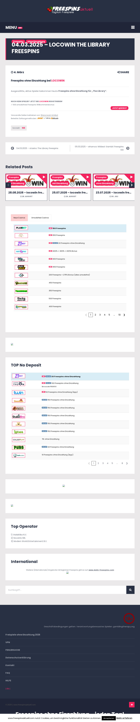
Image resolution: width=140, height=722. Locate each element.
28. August (27, 196)
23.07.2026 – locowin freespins (117, 192)
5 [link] (109, 314)
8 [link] (122, 463)
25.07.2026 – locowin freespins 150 (76, 192)
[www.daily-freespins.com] (70, 573)
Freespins (14, 177)
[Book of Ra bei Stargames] (25, 505)
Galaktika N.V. (20, 534)
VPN (7, 642)
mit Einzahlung (16, 183)
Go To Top (132, 704)
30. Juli (114, 196)
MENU (11, 27)
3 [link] (100, 314)
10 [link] (120, 314)
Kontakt (9, 665)
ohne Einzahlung (104, 183)
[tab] (19, 217)
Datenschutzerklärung (18, 658)
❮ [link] (86, 314)
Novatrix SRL (20, 537)
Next (132, 185)
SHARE (124, 72)
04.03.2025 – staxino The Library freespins (37, 148)
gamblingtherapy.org (124, 626)
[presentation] (19, 217)
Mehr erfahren (124, 718)
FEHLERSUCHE (12, 650)
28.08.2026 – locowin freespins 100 (32, 192)
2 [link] (95, 314)
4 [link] (104, 314)
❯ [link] (124, 314)
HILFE (8, 681)
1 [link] (90, 314)
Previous (8, 185)
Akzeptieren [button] (108, 718)
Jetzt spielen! (119, 108)
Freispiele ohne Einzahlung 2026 (22, 635)
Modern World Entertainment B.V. (30, 541)
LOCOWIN (58, 80)
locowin (19, 128)
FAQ (7, 673)
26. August (70, 196)
